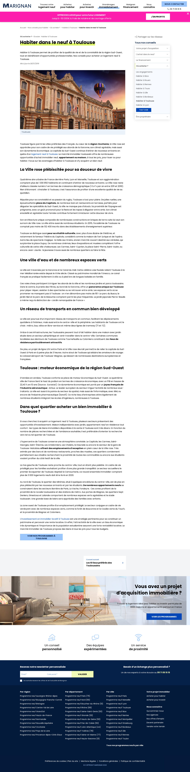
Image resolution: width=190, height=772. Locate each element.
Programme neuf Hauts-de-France (36, 715)
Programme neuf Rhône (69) (78, 707)
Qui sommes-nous (155, 711)
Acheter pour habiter (156, 696)
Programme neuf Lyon (116, 703)
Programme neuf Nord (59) (77, 700)
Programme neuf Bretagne (32, 703)
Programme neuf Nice (116, 711)
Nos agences (152, 715)
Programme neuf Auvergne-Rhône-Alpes (38, 696)
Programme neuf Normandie (33, 719)
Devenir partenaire (155, 722)
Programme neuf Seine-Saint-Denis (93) (83, 711)
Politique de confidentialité (133, 761)
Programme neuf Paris (116, 696)
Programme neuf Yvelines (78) (79, 731)
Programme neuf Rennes (117, 734)
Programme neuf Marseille (118, 700)
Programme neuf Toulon (117, 738)
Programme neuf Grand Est (32, 711)
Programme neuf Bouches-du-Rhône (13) (84, 703)
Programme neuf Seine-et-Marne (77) (83, 734)
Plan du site (73, 761)
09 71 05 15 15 (175, 9)
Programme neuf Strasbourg (119, 723)
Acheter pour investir (156, 700)
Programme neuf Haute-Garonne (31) (82, 738)
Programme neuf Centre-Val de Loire (37, 707)
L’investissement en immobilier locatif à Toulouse (45, 518)
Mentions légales (88, 761)
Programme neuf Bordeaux (118, 727)
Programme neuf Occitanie (32, 727)
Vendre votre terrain (156, 726)
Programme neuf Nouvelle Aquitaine (36, 723)
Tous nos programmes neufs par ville (124, 745)
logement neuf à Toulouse (44, 154)
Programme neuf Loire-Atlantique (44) (83, 727)
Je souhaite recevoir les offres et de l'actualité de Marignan (45, 680)
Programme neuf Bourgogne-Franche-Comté (41, 700)
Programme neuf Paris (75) (77, 696)
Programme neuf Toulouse (118, 707)
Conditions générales (108, 761)
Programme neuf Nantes (117, 715)
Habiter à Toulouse (69, 28)
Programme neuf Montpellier (119, 719)
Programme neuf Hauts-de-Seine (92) (82, 719)
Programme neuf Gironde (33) (79, 715)
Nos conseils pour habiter (38, 28)
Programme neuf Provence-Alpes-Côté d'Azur (41, 734)
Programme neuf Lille (116, 731)
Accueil (23, 28)
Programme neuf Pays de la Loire (35, 731)
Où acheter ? (55, 28)
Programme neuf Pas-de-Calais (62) (82, 723)
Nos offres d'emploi (155, 718)
